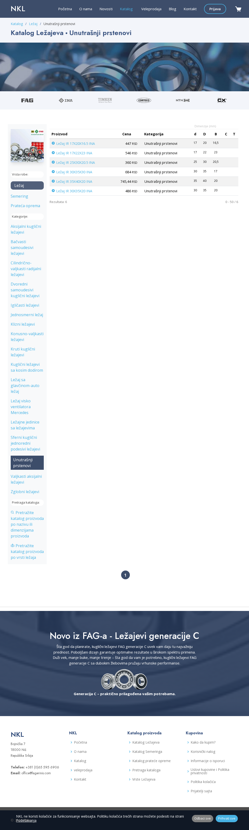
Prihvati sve (226, 818)
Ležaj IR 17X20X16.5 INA (75, 143)
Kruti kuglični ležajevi (23, 352)
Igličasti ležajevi (25, 305)
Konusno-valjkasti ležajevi (27, 336)
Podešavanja (26, 820)
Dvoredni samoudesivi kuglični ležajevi (25, 289)
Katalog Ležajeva (146, 742)
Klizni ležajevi (23, 324)
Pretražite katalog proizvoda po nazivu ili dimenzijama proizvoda (27, 524)
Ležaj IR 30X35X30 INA (73, 171)
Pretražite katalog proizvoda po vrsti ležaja (27, 551)
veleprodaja (83, 770)
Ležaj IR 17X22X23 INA (73, 152)
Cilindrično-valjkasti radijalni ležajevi (26, 268)
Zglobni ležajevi (25, 491)
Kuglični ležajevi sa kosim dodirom (27, 367)
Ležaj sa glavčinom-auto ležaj (25, 385)
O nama (85, 8)
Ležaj (33, 23)
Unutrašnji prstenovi (23, 462)
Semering (19, 196)
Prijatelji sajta (201, 791)
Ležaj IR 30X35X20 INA (73, 190)
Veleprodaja (151, 8)
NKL (18, 8)
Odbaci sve (202, 818)
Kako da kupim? (203, 742)
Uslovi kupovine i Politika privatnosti (210, 771)
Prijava (215, 9)
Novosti (106, 8)
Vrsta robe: (20, 174)
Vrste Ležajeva (143, 779)
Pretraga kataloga (146, 770)
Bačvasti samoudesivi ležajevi (22, 247)
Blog (172, 8)
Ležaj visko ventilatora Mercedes (21, 406)
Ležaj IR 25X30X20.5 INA (75, 162)
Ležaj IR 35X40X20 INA (73, 181)
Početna (65, 8)
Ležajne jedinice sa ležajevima (25, 425)
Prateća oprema (25, 205)
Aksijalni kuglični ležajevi (26, 229)
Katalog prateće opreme (151, 761)
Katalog (17, 23)
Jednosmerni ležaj (27, 314)
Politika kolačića (203, 782)
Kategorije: (20, 216)
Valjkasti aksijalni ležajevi (26, 479)
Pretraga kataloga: (26, 502)
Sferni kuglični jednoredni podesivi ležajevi (25, 443)
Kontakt (190, 8)
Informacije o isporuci (208, 761)
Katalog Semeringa (147, 751)
